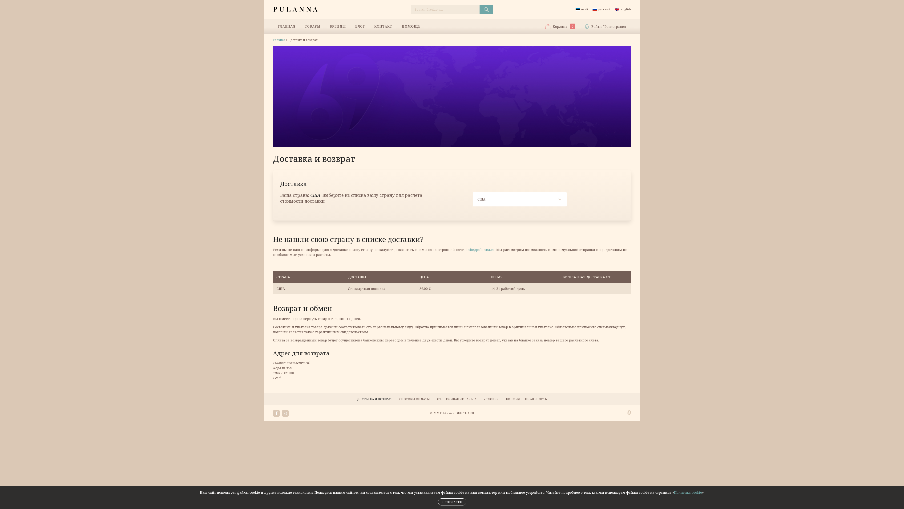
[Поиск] (486, 9)
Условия (491, 399)
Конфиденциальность (526, 399)
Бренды (338, 26)
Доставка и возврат (374, 399)
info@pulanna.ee (480, 249)
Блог (360, 26)
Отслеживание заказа (457, 399)
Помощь (411, 26)
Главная (286, 26)
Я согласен (452, 502)
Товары (312, 26)
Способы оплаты (414, 399)
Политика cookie (688, 492)
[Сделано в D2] (629, 412)
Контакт (383, 26)
